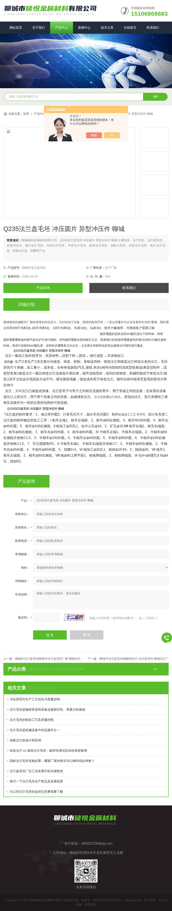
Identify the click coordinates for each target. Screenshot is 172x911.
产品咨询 (43, 288)
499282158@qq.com (96, 843)
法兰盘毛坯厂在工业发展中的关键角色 (36, 771)
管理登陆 (90, 904)
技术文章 (107, 27)
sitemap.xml (133, 900)
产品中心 (61, 27)
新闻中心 (84, 27)
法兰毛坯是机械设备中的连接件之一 (35, 730)
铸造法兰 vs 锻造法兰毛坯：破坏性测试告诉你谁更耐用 (48, 750)
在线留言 (130, 27)
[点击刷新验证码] (74, 617)
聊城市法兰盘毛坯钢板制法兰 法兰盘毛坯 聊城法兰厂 (134, 658)
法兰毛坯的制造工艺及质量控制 (32, 719)
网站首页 (15, 27)
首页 (26, 113)
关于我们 (38, 27)
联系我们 (153, 27)
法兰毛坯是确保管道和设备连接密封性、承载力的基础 (47, 709)
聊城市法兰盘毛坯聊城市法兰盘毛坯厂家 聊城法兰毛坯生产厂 (55, 658)
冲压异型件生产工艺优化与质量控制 (35, 699)
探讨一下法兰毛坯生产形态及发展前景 (36, 781)
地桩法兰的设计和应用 (25, 740)
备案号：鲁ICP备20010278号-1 (102, 900)
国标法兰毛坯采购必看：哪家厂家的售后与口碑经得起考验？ (52, 761)
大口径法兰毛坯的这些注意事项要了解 (36, 791)
